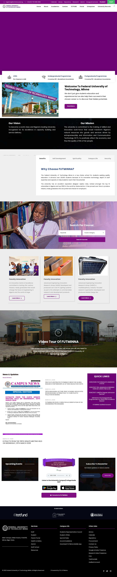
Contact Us (92, 544)
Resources (34, 550)
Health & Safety (36, 541)
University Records (104, 6)
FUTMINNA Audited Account (102, 405)
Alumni (82, 2)
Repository (67, 2)
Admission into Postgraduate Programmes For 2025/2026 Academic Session (102, 399)
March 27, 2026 (8, 439)
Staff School (35, 547)
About (46, 6)
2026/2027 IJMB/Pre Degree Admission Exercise (102, 393)
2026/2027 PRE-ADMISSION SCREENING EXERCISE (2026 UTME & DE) (101, 388)
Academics (55, 6)
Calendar (54, 2)
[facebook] (103, 571)
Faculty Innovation (17, 279)
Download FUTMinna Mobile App (71, 544)
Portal (82, 6)
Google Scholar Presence (97, 550)
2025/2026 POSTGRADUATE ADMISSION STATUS (101, 383)
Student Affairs (65, 535)
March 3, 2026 (50, 380)
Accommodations (66, 541)
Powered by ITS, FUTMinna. (59, 570)
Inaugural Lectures (92, 2)
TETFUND (74, 6)
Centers (65, 6)
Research (76, 2)
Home (39, 6)
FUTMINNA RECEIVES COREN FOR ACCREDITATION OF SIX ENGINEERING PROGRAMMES (64, 403)
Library (60, 2)
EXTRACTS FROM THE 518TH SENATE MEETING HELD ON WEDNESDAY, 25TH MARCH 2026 (22, 442)
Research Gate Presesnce (97, 553)
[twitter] (107, 571)
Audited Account (94, 562)
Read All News (7, 377)
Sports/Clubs (64, 538)
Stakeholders (58, 508)
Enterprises (91, 6)
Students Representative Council (71, 532)
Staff (111, 2)
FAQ (90, 556)
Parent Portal (35, 538)
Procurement (93, 541)
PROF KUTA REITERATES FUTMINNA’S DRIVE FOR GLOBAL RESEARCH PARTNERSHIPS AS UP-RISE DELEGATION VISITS (64, 383)
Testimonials (93, 559)
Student (33, 535)
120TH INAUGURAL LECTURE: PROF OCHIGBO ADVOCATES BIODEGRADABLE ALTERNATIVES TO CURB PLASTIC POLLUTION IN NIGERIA (64, 393)
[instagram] (110, 571)
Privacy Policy (93, 547)
